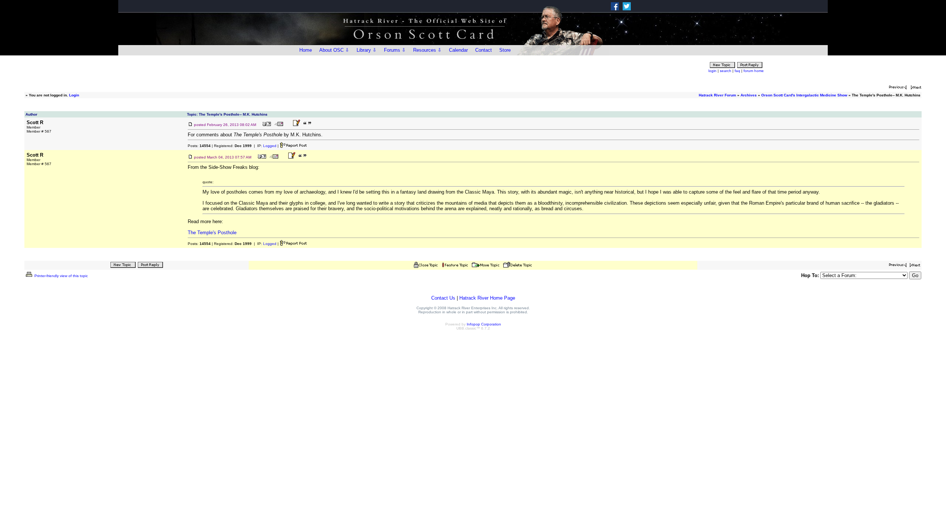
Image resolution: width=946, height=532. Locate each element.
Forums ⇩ (395, 50)
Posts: (199, 146)
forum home (753, 71)
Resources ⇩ (427, 50)
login (712, 71)
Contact (483, 50)
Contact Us (443, 298)
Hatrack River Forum (717, 95)
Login (74, 95)
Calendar (458, 50)
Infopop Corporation (484, 324)
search (725, 71)
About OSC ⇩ (334, 50)
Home (305, 50)
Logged (269, 146)
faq (737, 71)
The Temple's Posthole (212, 232)
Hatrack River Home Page (487, 298)
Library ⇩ (367, 50)
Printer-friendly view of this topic (60, 276)
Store (505, 50)
